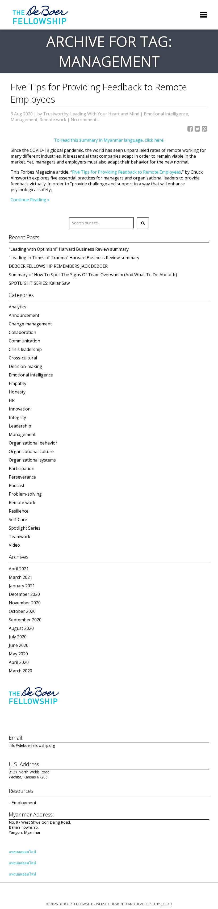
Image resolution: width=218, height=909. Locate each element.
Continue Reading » (30, 200)
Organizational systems (32, 460)
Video (14, 545)
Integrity (17, 417)
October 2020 (22, 611)
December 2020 (24, 594)
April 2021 (19, 569)
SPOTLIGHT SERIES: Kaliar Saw (39, 283)
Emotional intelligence (166, 114)
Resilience (18, 511)
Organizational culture (31, 451)
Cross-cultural (23, 358)
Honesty (17, 392)
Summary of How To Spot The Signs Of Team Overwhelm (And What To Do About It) (93, 275)
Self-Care (18, 519)
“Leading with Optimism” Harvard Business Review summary (69, 249)
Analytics (17, 307)
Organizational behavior (33, 443)
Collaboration (22, 332)
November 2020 (25, 603)
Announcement (24, 315)
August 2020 (21, 628)
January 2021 (22, 586)
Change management (30, 324)
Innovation (20, 409)
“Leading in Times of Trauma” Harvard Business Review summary (74, 258)
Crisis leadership (25, 349)
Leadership (20, 426)
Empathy (17, 383)
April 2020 (19, 662)
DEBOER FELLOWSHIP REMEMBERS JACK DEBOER (58, 266)
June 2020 (18, 645)
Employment (23, 803)
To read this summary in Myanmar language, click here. (109, 140)
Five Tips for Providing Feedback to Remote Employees (126, 172)
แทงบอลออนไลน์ (22, 851)
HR (12, 400)
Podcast (16, 485)
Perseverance (22, 477)
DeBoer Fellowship (40, 14)
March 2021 (20, 577)
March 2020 (20, 671)
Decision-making (25, 366)
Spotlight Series (24, 528)
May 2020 (18, 654)
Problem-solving (25, 494)
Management (24, 120)
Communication (24, 341)
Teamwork (19, 536)
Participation (21, 468)
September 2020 (25, 620)
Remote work (53, 120)
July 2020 (18, 637)
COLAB (166, 904)
